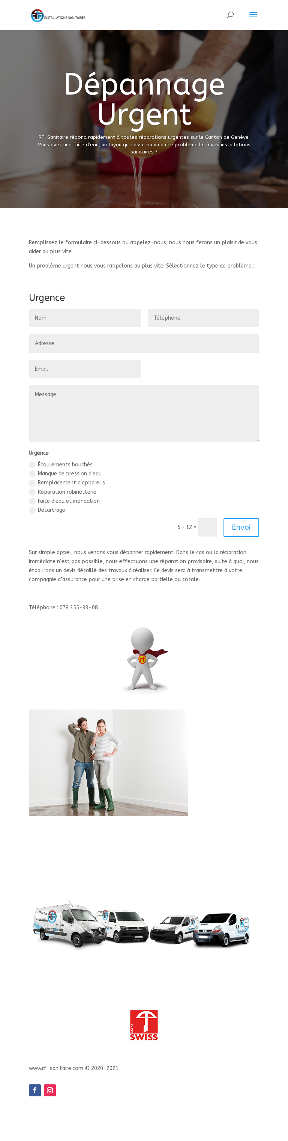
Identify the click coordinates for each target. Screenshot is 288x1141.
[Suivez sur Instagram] (50, 1090)
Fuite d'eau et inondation (69, 501)
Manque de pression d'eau (70, 474)
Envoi (241, 527)
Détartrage (51, 510)
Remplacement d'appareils (71, 483)
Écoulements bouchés (65, 465)
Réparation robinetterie (67, 492)
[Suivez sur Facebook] (35, 1090)
